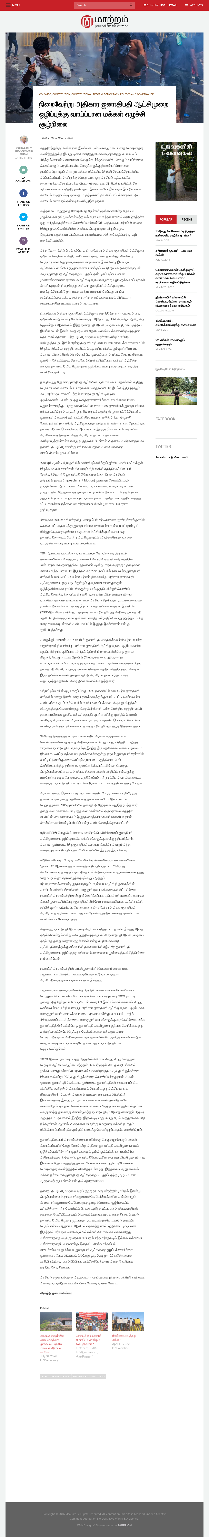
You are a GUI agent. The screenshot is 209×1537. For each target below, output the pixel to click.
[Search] (131, 5)
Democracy (111, 94)
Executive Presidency (55, 1376)
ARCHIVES (196, 5)
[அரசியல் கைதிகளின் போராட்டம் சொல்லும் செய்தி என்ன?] (92, 1321)
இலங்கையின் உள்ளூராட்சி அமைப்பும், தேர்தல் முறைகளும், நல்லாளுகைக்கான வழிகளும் (174, 301)
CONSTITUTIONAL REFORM (87, 94)
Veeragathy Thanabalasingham (24, 151)
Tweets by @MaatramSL (172, 457)
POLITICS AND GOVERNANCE (137, 94)
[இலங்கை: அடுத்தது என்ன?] (128, 1321)
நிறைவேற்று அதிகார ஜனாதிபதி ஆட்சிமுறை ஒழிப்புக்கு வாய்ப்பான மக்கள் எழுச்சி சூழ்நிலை (104, 114)
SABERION (125, 1525)
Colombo (45, 94)
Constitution (61, 94)
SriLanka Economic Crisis (89, 1376)
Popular (166, 219)
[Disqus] (94, 1437)
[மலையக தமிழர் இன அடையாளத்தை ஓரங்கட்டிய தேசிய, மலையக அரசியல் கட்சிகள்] (56, 1321)
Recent (187, 219)
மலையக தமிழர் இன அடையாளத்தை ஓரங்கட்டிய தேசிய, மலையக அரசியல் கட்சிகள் (52, 1344)
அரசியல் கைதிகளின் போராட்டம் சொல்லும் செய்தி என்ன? (88, 1340)
